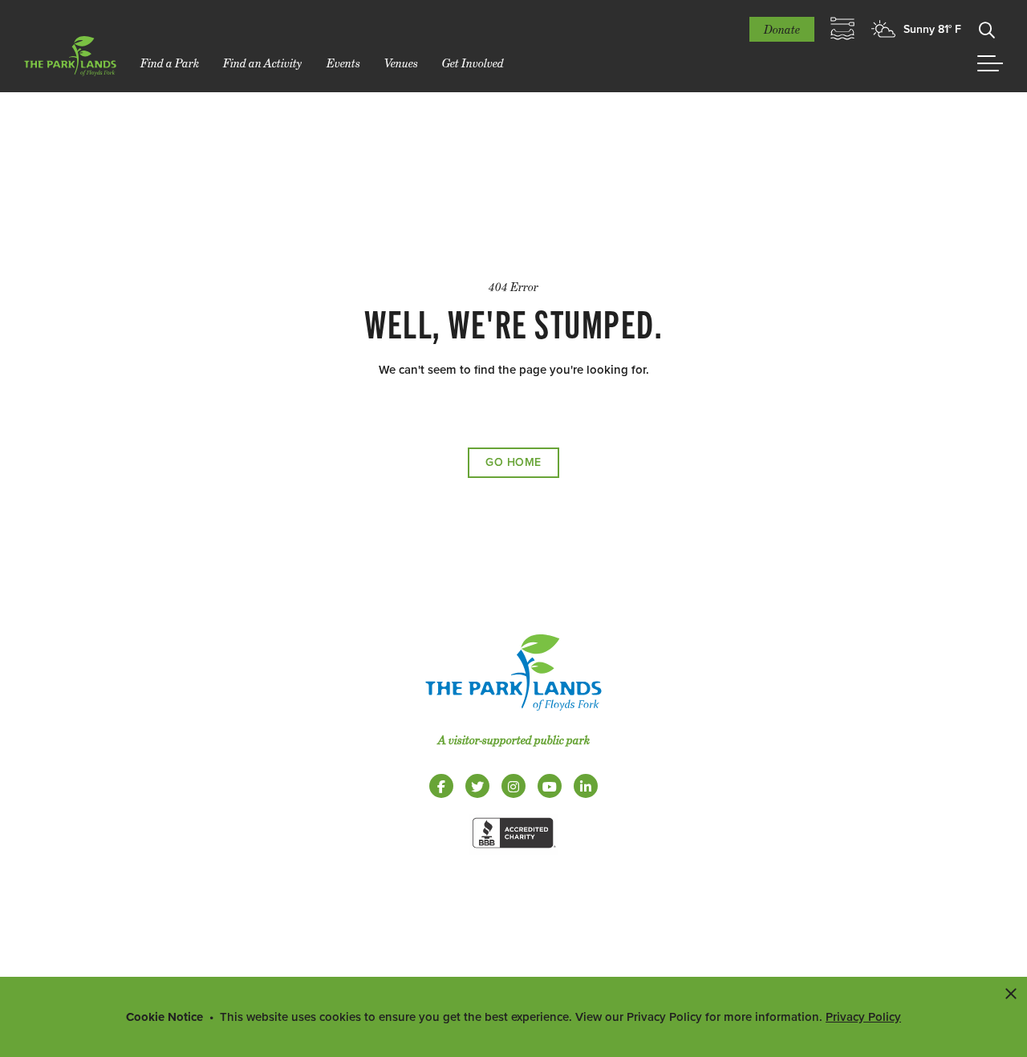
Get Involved (473, 63)
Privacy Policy (863, 1017)
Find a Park (169, 63)
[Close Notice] (1011, 993)
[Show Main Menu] (990, 63)
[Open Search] (987, 28)
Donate (782, 29)
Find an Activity (262, 63)
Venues (401, 63)
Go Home (513, 462)
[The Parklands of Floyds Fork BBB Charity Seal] (513, 851)
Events (343, 63)
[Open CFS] (842, 29)
